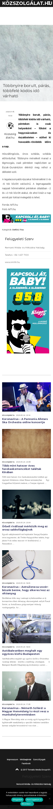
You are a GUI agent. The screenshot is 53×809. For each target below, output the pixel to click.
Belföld (15, 230)
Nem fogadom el (34, 799)
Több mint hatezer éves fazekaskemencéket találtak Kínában (21, 469)
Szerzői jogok (39, 759)
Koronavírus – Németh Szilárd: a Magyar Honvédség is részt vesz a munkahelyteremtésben (25, 711)
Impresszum (12, 759)
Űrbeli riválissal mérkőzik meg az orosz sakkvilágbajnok (25, 528)
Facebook (26, 763)
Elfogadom (17, 799)
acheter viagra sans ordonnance (43, 262)
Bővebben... (27, 804)
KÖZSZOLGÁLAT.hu (27, 3)
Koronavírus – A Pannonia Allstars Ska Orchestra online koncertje (25, 421)
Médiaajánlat (25, 759)
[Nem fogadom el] (49, 798)
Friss (22, 230)
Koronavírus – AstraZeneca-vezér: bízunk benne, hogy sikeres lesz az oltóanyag (26, 590)
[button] (48, 3)
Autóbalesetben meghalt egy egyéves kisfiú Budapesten (22, 652)
